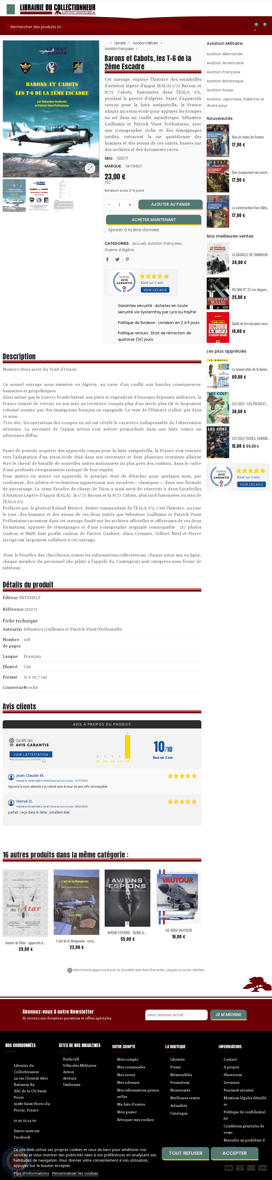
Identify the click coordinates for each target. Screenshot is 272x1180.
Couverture (13, 687)
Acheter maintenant (154, 219)
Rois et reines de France (248, 137)
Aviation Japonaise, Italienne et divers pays (235, 102)
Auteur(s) (12, 629)
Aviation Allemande (225, 54)
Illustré (10, 666)
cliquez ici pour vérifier (185, 970)
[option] (51, 109)
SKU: (109, 158)
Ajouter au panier (170, 204)
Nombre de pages (11, 642)
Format (10, 677)
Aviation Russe (220, 90)
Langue (10, 656)
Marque (10, 598)
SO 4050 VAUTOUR (178, 930)
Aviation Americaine (225, 63)
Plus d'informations (31, 1173)
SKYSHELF (134, 166)
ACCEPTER (234, 1153)
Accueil (139, 243)
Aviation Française (164, 243)
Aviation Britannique (225, 81)
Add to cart (14, 933)
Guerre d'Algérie (119, 249)
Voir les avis (155, 290)
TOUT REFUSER (185, 1153)
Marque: (113, 166)
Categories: (117, 243)
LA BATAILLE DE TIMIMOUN (249, 254)
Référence (13, 609)
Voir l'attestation (31, 754)
